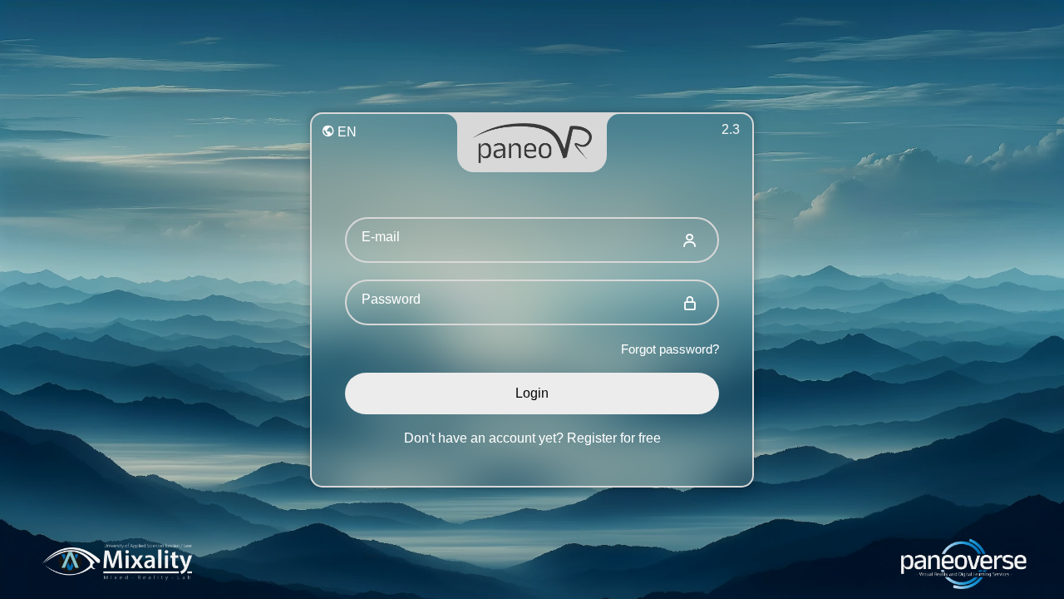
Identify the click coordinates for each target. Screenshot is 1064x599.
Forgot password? (670, 349)
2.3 (731, 129)
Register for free (614, 438)
